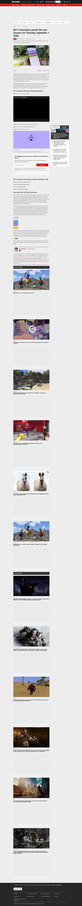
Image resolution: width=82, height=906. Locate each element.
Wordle (25, 211)
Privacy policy (57, 893)
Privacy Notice (17, 169)
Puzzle (19, 26)
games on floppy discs (25, 257)
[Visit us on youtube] (48, 2)
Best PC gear (23, 22)
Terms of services (29, 168)
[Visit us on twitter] (44, 2)
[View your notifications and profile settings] (67, 2)
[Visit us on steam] (40, 2)
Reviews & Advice (40, 5)
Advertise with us (30, 896)
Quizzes (62, 22)
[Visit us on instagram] (46, 2)
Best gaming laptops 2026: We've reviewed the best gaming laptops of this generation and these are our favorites (60, 143)
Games (17, 5)
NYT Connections (25, 26)
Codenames (45, 206)
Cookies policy (16, 896)
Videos (53, 5)
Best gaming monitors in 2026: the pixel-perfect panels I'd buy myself (60, 163)
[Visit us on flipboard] (52, 2)
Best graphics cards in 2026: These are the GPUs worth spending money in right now (60, 151)
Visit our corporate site (56, 885)
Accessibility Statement (45, 896)
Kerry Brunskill (21, 38)
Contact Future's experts (32, 893)
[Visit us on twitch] (50, 2)
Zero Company (38, 22)
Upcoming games (48, 22)
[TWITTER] (20, 250)
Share (16, 70)
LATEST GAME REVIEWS (64, 127)
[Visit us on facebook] (42, 2)
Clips (56, 22)
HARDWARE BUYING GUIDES (55, 127)
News (15, 38)
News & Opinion (31, 5)
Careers (56, 896)
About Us (15, 893)
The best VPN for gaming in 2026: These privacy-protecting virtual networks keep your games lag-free (60, 135)
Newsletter (58, 5)
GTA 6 (30, 22)
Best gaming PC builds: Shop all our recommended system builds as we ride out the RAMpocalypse (60, 157)
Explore (65, 5)
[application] (31, 109)
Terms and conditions (45, 893)
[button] (69, 1)
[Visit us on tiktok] (54, 2)
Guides (48, 5)
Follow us (40, 70)
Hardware (23, 5)
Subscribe (58, 1)
